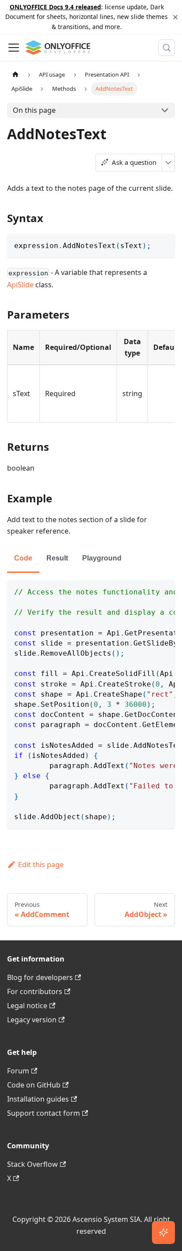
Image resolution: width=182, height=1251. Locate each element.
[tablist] (91, 559)
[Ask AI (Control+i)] (163, 1232)
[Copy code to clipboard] (164, 244)
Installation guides (38, 1099)
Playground (101, 558)
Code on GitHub (34, 1085)
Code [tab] (23, 558)
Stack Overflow (32, 1164)
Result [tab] (57, 558)
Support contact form (43, 1113)
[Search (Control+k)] (166, 47)
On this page (34, 110)
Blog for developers (40, 977)
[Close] (175, 17)
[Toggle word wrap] (147, 590)
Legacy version (32, 1020)
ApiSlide (20, 285)
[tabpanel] (91, 704)
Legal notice (27, 1005)
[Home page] (15, 75)
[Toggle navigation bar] (13, 47)
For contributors (34, 991)
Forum (18, 1071)
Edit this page (41, 864)
